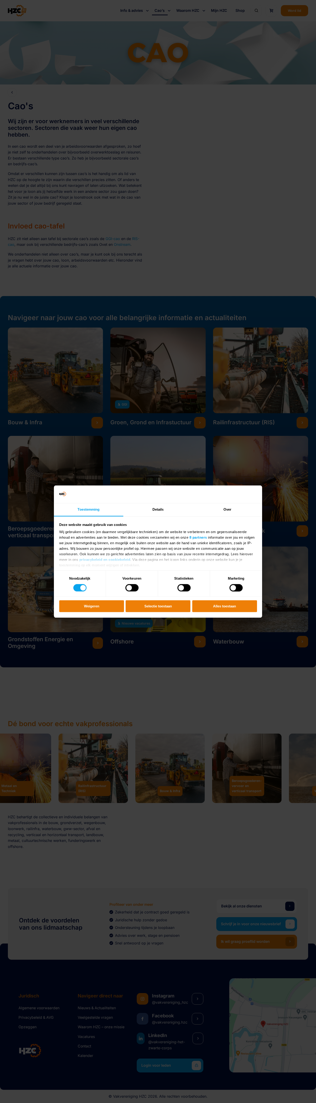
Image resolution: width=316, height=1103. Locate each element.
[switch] (132, 587)
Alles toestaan (224, 606)
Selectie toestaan (158, 606)
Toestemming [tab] (88, 510)
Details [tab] (158, 510)
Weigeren (91, 606)
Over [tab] (227, 510)
